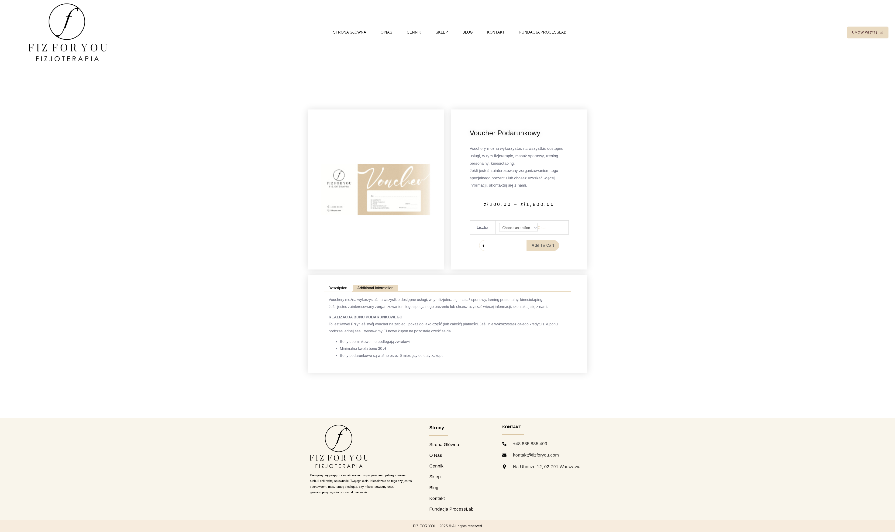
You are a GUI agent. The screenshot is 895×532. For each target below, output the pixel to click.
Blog (467, 32)
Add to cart (543, 245)
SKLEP (442, 32)
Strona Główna (349, 32)
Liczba (482, 227)
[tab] (338, 288)
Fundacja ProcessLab (542, 32)
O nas (386, 32)
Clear (542, 228)
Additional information (375, 288)
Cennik (414, 32)
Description (337, 288)
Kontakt (496, 32)
